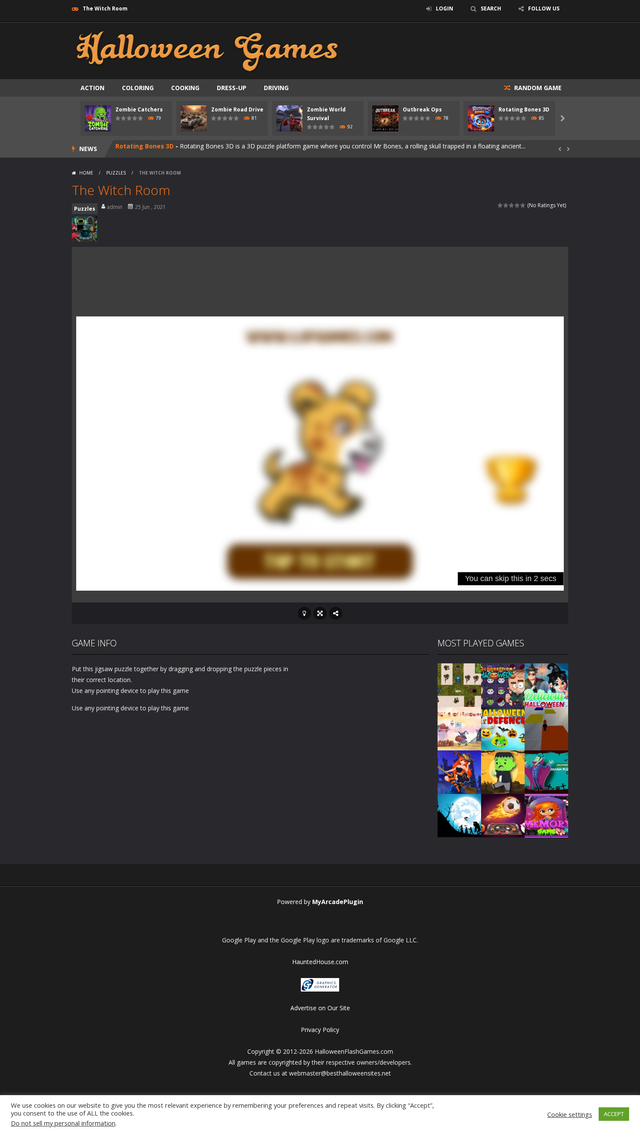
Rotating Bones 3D (524, 109)
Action (92, 88)
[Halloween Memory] (503, 771)
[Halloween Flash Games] (207, 50)
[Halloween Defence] (503, 728)
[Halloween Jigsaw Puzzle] (546, 771)
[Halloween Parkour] (546, 728)
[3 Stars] (512, 205)
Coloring (138, 88)
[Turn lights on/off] (304, 613)
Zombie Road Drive (237, 109)
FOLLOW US (543, 8)
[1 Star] (500, 205)
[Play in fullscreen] (320, 613)
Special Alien (135, 149)
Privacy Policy (320, 1029)
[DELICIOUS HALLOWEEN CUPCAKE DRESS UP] (546, 684)
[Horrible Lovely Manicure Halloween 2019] (459, 771)
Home (86, 173)
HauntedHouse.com (320, 962)
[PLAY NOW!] (98, 118)
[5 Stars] (523, 205)
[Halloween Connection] (503, 684)
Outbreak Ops (422, 109)
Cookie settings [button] (569, 1114)
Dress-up (231, 88)
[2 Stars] (506, 205)
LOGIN (444, 8)
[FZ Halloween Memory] (546, 815)
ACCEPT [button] (614, 1114)
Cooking (185, 88)
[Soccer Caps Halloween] (503, 815)
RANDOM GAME (537, 88)
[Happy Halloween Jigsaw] (459, 815)
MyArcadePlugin (337, 902)
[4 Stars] (517, 205)
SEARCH (491, 8)
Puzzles (116, 173)
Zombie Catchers (139, 109)
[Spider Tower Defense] (459, 684)
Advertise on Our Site (320, 1008)
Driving (276, 88)
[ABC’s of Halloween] (459, 728)
